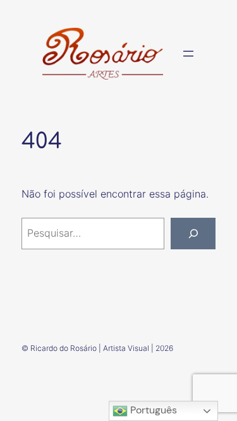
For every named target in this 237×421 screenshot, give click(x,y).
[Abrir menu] (188, 53)
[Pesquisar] (193, 233)
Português (152, 410)
